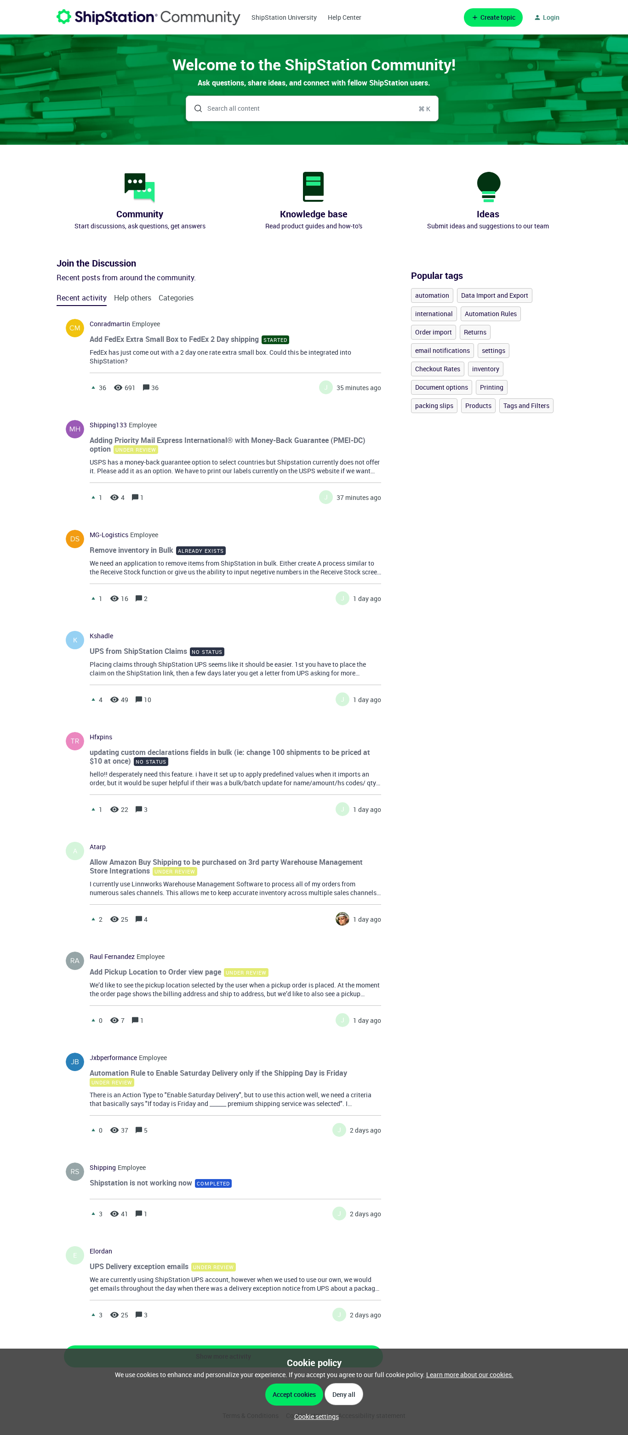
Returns (475, 332)
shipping (103, 1167)
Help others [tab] (132, 298)
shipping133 (108, 425)
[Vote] (93, 387)
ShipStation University (284, 17)
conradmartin (110, 324)
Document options (441, 387)
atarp (98, 847)
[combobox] (312, 108)
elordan (101, 1251)
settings (493, 350)
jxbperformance (113, 1058)
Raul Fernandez (112, 956)
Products (478, 405)
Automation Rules (491, 313)
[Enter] (194, 108)
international (434, 313)
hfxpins (101, 737)
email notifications (442, 350)
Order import (433, 332)
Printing (491, 387)
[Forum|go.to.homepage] (148, 17)
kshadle (101, 636)
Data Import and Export (494, 295)
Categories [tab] (176, 298)
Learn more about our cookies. (470, 1374)
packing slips (434, 405)
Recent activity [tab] (82, 298)
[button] (314, 1416)
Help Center (344, 17)
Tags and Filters (526, 405)
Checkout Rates (437, 368)
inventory (485, 368)
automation (432, 295)
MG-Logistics (109, 535)
